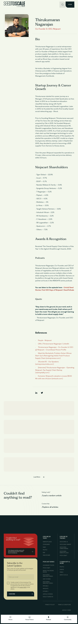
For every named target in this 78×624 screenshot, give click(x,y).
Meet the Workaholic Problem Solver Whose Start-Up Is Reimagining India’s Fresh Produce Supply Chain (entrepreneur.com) (53, 355)
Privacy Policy (50, 604)
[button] (29, 618)
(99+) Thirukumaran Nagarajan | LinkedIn (53, 344)
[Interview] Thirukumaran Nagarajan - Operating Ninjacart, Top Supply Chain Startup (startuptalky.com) (54, 370)
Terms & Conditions (64, 604)
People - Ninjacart (45, 340)
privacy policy (23, 587)
